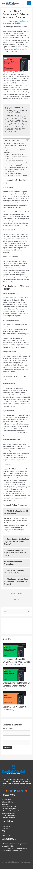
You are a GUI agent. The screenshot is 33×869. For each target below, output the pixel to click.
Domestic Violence (8, 818)
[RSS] (7, 791)
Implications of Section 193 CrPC (15, 150)
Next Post (16, 599)
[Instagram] (18, 791)
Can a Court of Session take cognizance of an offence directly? (18, 161)
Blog (3, 831)
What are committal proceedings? (18, 168)
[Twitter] (14, 791)
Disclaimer (5, 829)
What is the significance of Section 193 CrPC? (17, 157)
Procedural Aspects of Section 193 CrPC (15, 147)
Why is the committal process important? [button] (14, 571)
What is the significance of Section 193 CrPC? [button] (16, 512)
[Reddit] (25, 791)
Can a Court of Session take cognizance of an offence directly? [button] (16, 541)
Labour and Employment (10, 811)
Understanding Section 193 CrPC (14, 143)
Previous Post (16, 593)
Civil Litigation (6, 800)
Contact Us (6, 835)
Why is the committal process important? (16, 170)
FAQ (3, 833)
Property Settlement (9, 806)
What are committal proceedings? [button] (13, 563)
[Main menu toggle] (29, 3)
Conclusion (8, 152)
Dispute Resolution (8, 813)
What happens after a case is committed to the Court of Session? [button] (16, 581)
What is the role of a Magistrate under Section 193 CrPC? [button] (15, 552)
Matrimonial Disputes (9, 809)
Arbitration (5, 804)
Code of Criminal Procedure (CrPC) (15, 21)
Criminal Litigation (8, 802)
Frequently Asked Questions (14, 154)
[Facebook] (11, 791)
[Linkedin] (22, 791)
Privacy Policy (6, 826)
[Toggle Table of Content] (27, 140)
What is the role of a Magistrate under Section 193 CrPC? (16, 165)
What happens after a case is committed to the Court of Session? (18, 174)
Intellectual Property (9, 815)
